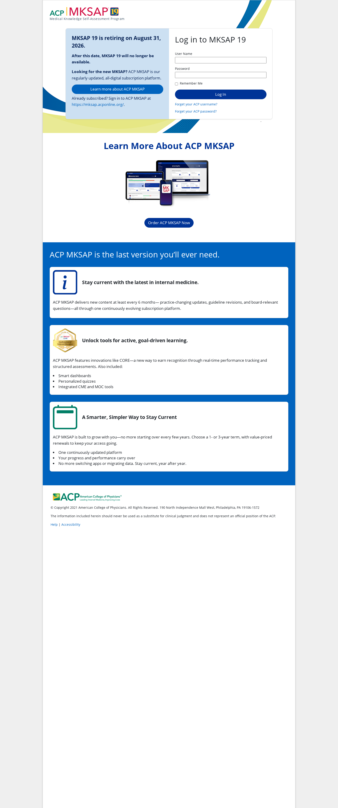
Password (182, 68)
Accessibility (70, 524)
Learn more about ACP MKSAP (117, 89)
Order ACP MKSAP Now (169, 222)
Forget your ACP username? (196, 104)
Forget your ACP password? (196, 111)
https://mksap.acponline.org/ (98, 104)
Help (55, 524)
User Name (183, 53)
